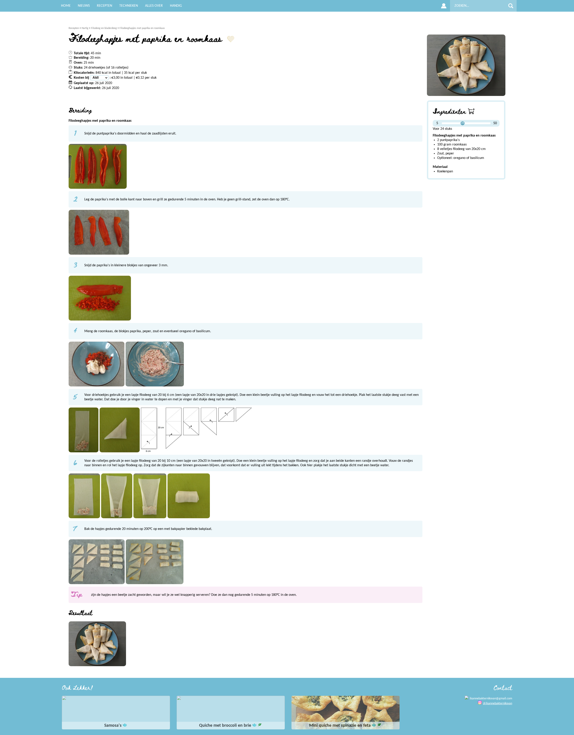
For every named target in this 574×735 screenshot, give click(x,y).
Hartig (85, 28)
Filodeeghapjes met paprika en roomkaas (142, 28)
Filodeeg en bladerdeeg (104, 28)
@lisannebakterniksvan (497, 703)
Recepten (74, 28)
